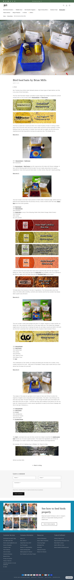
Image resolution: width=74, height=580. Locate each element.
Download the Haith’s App (9, 538)
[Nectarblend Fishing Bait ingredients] (34, 110)
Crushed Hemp (19, 419)
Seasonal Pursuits (41, 549)
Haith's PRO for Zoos (59, 545)
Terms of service (48, 577)
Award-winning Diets (25, 549)
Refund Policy (6, 556)
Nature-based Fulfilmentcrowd (61, 547)
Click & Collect (6, 551)
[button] (9, 9)
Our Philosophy (24, 545)
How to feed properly (49, 524)
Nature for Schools (41, 551)
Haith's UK (20, 577)
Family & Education (41, 538)
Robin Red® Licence (59, 542)
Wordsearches (40, 545)
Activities (39, 547)
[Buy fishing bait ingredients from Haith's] (37, 451)
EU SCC (5, 566)
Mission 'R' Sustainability (26, 547)
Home (4, 16)
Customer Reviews (7, 554)
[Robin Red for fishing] (37, 225)
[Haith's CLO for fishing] (37, 336)
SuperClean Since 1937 (25, 542)
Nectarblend (18, 166)
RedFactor (27, 161)
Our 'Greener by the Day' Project (28, 554)
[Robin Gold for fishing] (37, 237)
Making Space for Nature (26, 551)
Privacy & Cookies (7, 558)
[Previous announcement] (24, 1)
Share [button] (15, 86)
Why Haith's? (23, 540)
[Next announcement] (50, 1)
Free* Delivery (6, 549)
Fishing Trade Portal (59, 538)
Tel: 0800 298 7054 (8, 540)
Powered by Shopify (26, 577)
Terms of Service (7, 560)
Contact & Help (7, 547)
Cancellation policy (56, 577)
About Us (22, 538)
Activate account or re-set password (9, 563)
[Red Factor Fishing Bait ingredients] (34, 122)
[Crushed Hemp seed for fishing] (37, 426)
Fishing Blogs (10, 16)
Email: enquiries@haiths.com (10, 542)
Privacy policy (40, 577)
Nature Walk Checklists (42, 540)
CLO (16, 437)
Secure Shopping (7, 545)
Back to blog (38, 465)
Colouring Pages (41, 542)
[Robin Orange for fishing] (37, 262)
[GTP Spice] (37, 281)
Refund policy (33, 577)
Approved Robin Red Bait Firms (61, 540)
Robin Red (18, 212)
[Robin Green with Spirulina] (37, 249)
